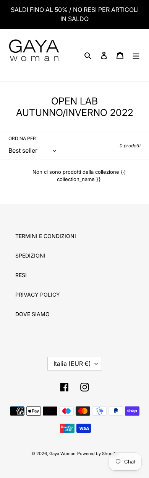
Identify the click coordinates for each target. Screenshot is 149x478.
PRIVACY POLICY (37, 294)
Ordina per (22, 138)
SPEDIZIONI (30, 255)
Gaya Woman (62, 453)
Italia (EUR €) (72, 363)
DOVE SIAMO (32, 314)
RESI (21, 275)
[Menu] (136, 55)
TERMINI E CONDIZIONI (45, 236)
